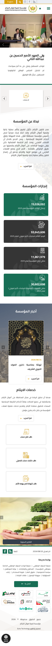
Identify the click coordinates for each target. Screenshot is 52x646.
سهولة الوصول (34, 575)
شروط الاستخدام (18, 572)
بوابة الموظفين (10, 569)
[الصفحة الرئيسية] (40, 8)
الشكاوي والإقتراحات (26, 569)
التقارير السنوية (26, 542)
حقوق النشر (30, 572)
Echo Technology (23, 628)
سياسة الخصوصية (43, 572)
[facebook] (29, 2)
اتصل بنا (28, 583)
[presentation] (47, 98)
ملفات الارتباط (21, 575)
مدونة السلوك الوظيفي (41, 565)
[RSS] (34, 2)
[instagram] (25, 2)
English (10, 1)
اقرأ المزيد (35, 379)
